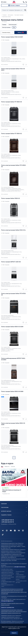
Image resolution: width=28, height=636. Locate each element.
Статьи (13, 466)
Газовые (4, 24)
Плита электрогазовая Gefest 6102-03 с (13, 230)
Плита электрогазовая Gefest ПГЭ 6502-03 (13, 166)
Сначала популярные (7, 32)
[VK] (18, 530)
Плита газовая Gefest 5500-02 (10, 198)
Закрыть (14, 633)
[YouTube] (10, 530)
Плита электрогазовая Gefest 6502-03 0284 (13, 423)
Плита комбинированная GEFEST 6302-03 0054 (13, 359)
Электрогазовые (6, 27)
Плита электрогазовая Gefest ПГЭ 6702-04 (13, 294)
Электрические (12, 24)
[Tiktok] (2, 534)
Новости (7, 466)
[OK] (22, 530)
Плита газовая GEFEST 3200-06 (11, 261)
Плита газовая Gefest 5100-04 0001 (12, 37)
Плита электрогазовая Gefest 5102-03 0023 (13, 69)
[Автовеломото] (14, 2)
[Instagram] (14, 530)
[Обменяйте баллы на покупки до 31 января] (13, 483)
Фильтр (20, 32)
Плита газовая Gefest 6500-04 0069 (12, 391)
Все (2, 466)
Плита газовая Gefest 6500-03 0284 (12, 326)
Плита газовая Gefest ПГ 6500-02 (11, 133)
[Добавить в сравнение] (25, 64)
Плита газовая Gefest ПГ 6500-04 (11, 101)
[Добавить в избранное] (22, 64)
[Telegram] (2, 530)
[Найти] (25, 10)
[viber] (6, 530)
